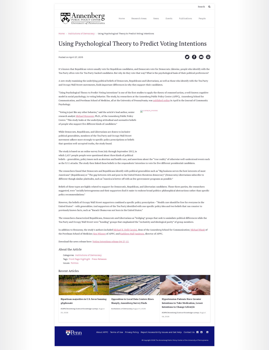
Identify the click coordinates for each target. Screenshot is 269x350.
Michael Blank (198, 229)
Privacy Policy (132, 332)
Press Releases (99, 259)
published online (161, 100)
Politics (74, 263)
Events (169, 18)
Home (122, 18)
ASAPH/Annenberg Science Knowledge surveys (79, 309)
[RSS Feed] (207, 332)
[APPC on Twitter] (201, 332)
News (156, 18)
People (202, 18)
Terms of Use (116, 332)
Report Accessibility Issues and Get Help (161, 332)
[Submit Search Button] (209, 6)
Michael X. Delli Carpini (125, 229)
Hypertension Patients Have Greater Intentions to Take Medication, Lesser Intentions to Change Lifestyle (182, 303)
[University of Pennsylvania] (74, 332)
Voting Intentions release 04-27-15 (110, 241)
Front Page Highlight (79, 259)
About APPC (102, 332)
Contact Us (189, 332)
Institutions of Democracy (81, 33)
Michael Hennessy (85, 116)
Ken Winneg (99, 233)
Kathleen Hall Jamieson (132, 233)
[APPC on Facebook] (198, 332)
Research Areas (139, 18)
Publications (185, 18)
